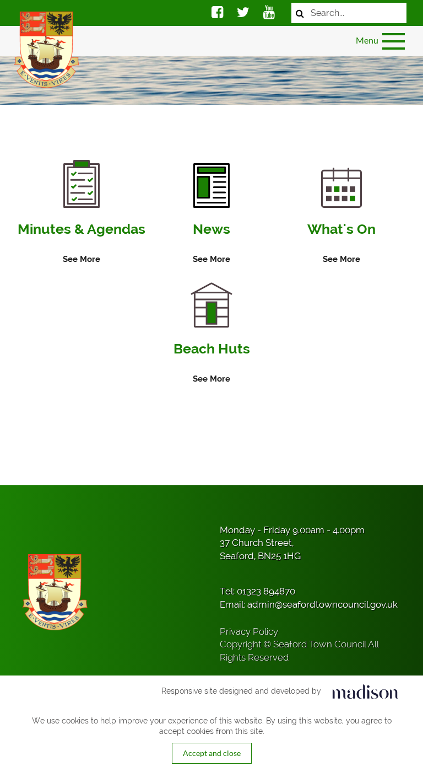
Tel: (257, 591)
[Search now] (299, 13)
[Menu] (394, 41)
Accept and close (212, 753)
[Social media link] (217, 13)
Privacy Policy (249, 631)
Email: (309, 604)
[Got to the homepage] (45, 50)
